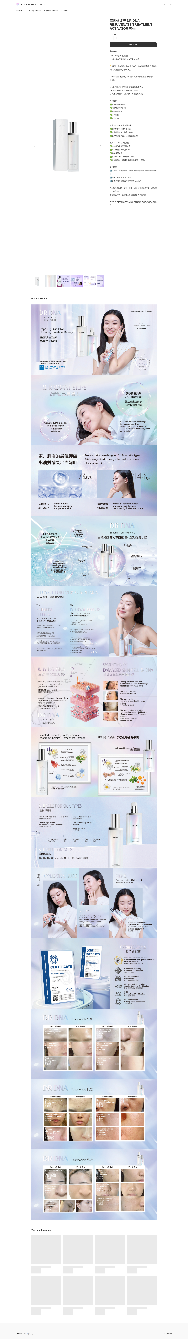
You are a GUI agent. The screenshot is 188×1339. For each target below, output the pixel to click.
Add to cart (133, 45)
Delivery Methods (34, 11)
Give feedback (168, 1334)
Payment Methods (51, 11)
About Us (64, 11)
